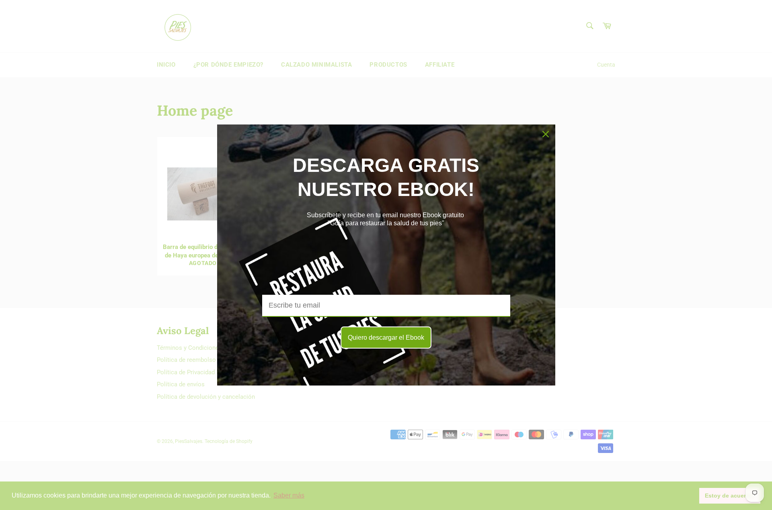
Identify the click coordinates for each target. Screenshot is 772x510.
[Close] (545, 134)
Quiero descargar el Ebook (386, 337)
